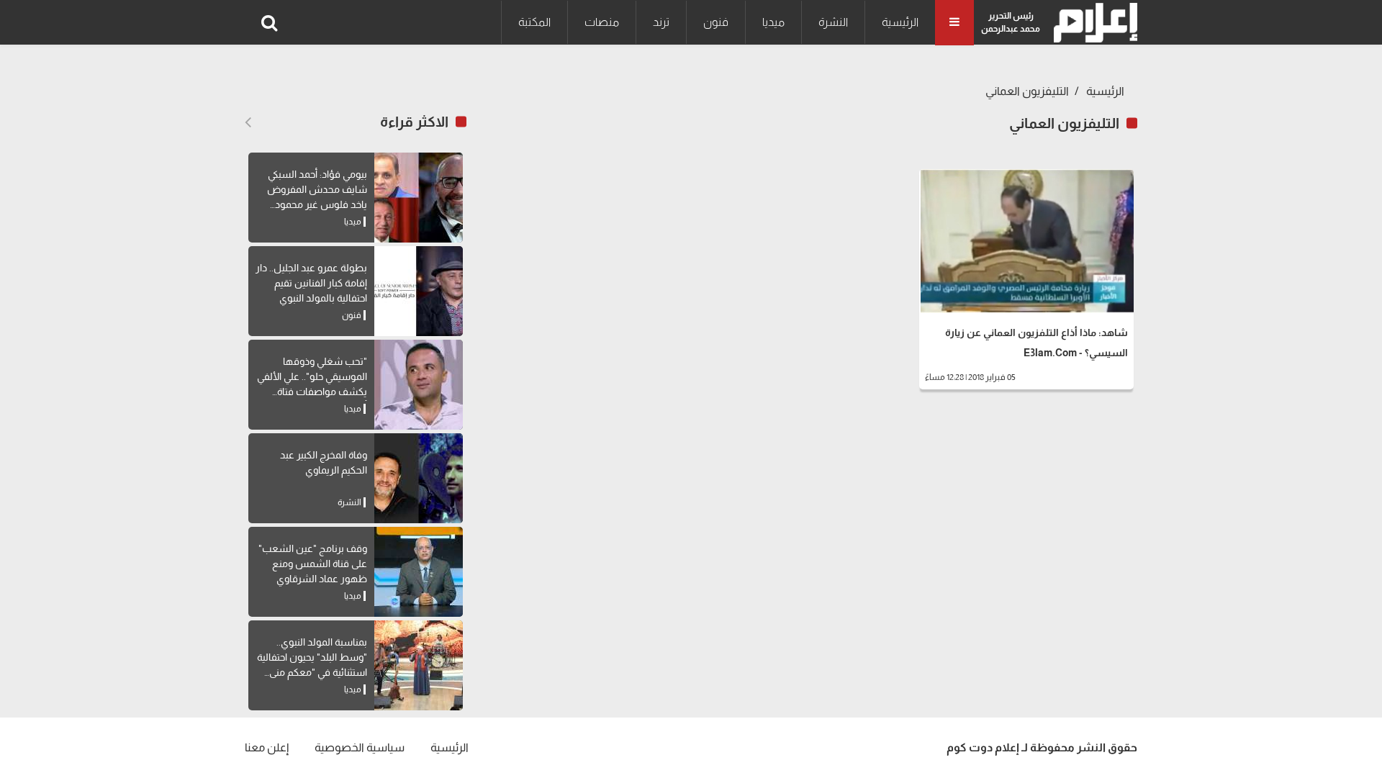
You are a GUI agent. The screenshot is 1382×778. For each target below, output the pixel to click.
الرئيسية (900, 22)
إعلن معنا (267, 747)
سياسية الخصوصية (360, 747)
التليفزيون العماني (1027, 91)
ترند (661, 22)
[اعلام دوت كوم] (1092, 22)
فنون (715, 22)
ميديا (773, 22)
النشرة (833, 22)
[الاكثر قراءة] (248, 122)
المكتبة (534, 22)
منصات (601, 22)
